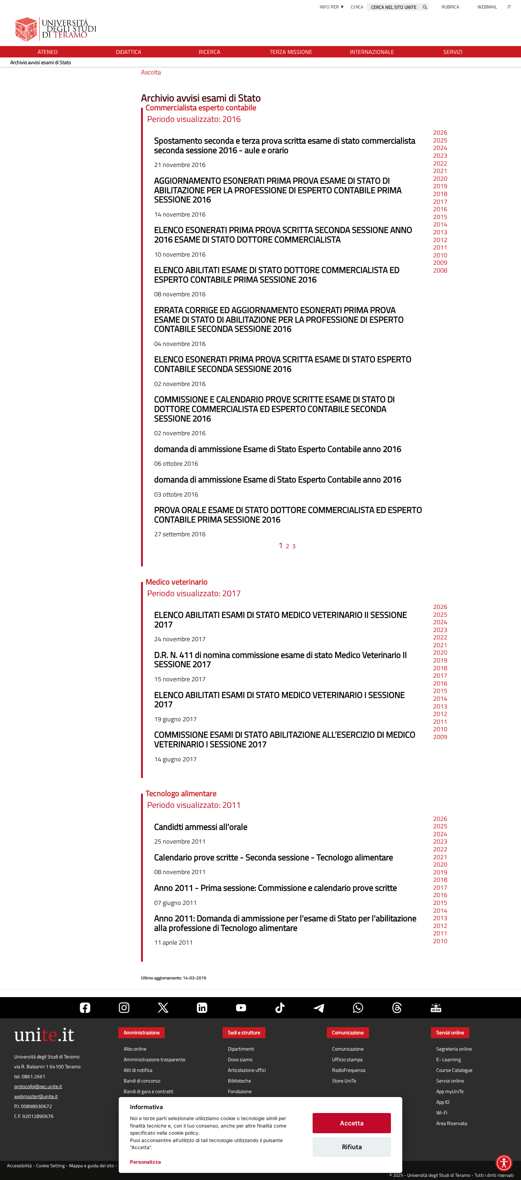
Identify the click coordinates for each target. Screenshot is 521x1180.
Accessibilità (19, 1165)
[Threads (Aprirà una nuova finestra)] (397, 1007)
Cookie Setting (50, 1165)
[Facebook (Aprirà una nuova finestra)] (85, 1007)
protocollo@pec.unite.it (38, 1086)
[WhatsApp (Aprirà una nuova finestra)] (358, 1007)
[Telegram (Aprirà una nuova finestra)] (319, 1007)
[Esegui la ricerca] (424, 7)
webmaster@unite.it (36, 1096)
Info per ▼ (332, 6)
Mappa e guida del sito (91, 1165)
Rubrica (450, 6)
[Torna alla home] (56, 29)
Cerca (357, 7)
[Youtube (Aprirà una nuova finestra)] (241, 1007)
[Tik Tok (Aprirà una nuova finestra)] (280, 1007)
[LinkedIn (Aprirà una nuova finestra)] (202, 1007)
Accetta (352, 1123)
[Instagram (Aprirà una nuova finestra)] (124, 1007)
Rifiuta (352, 1147)
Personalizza (145, 1162)
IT (509, 6)
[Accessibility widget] (503, 1162)
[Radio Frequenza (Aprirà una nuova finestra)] (436, 1007)
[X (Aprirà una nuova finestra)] (163, 1007)
